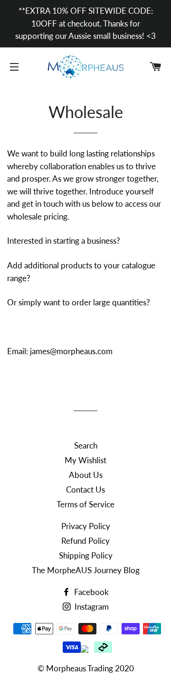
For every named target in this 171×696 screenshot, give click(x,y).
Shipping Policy (86, 555)
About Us (86, 475)
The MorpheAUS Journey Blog (86, 570)
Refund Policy (85, 541)
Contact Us (85, 490)
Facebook (90, 592)
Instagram (91, 607)
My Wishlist (85, 460)
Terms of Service (85, 504)
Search (85, 445)
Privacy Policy (85, 526)
